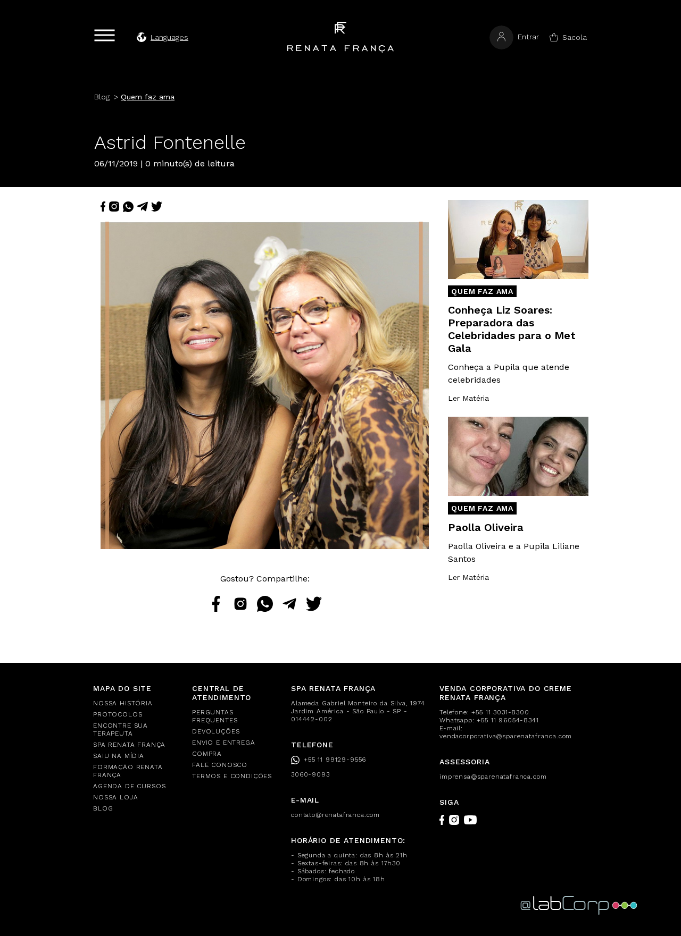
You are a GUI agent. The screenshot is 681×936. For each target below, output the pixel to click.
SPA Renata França (129, 744)
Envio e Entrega (223, 742)
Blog (103, 808)
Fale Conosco (219, 765)
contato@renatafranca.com (335, 815)
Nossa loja (115, 797)
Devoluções (215, 731)
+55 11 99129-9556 (335, 759)
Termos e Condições (232, 776)
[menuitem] (136, 703)
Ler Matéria (468, 398)
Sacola (574, 37)
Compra (207, 753)
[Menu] (104, 35)
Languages (169, 37)
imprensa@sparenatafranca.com (493, 776)
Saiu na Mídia (118, 756)
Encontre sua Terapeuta (120, 729)
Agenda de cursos (129, 786)
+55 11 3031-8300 (500, 712)
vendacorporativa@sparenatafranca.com (505, 736)
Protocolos (117, 714)
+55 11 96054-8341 (507, 720)
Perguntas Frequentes (214, 716)
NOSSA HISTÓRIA (123, 703)
